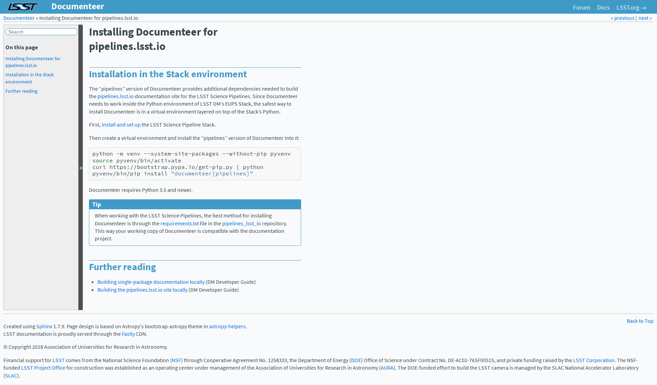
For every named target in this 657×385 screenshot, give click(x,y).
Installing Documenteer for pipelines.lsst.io (33, 62)
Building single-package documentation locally (151, 282)
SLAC (11, 375)
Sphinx (44, 326)
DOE (356, 360)
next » (645, 18)
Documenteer (19, 18)
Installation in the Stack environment (29, 78)
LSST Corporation (594, 360)
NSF (176, 360)
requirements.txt (179, 223)
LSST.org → (632, 7)
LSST (59, 360)
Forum (581, 7)
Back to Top (640, 320)
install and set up (121, 124)
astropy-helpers (227, 326)
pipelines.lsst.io (116, 96)
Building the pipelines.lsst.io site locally (143, 289)
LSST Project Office (43, 367)
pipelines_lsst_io (241, 223)
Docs (603, 7)
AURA (387, 367)
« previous (623, 18)
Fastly (128, 333)
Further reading (21, 91)
